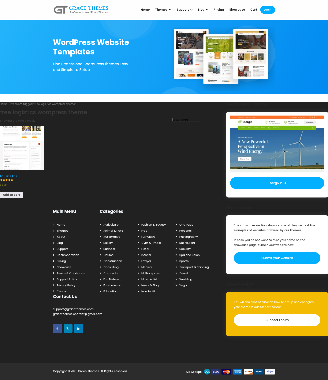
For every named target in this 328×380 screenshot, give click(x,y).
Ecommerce (112, 285)
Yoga (183, 285)
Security (185, 249)
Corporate (110, 273)
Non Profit (148, 291)
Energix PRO (277, 183)
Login (267, 10)
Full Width (148, 237)
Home (145, 10)
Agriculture (111, 225)
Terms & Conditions (71, 273)
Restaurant (187, 243)
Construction (112, 261)
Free (144, 231)
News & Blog (150, 285)
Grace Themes (88, 371)
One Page (186, 225)
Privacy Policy (66, 285)
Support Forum (277, 320)
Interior (146, 255)
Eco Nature (111, 279)
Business (109, 249)
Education (110, 291)
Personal (185, 231)
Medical (146, 267)
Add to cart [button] (11, 195)
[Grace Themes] (81, 11)
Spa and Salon (189, 255)
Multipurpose (150, 273)
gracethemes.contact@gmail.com (77, 314)
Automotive (111, 237)
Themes (161, 10)
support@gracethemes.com (73, 309)
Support (183, 10)
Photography (188, 237)
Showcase (237, 10)
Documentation (68, 255)
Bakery (108, 243)
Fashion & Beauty (153, 225)
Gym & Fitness (151, 243)
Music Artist (149, 279)
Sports (184, 261)
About (61, 237)
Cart (253, 10)
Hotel (145, 249)
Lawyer (146, 261)
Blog (201, 10)
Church (108, 255)
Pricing (219, 10)
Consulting (111, 267)
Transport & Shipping (194, 267)
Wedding (185, 279)
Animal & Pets (113, 231)
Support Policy (67, 279)
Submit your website (277, 258)
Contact (63, 291)
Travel (183, 273)
